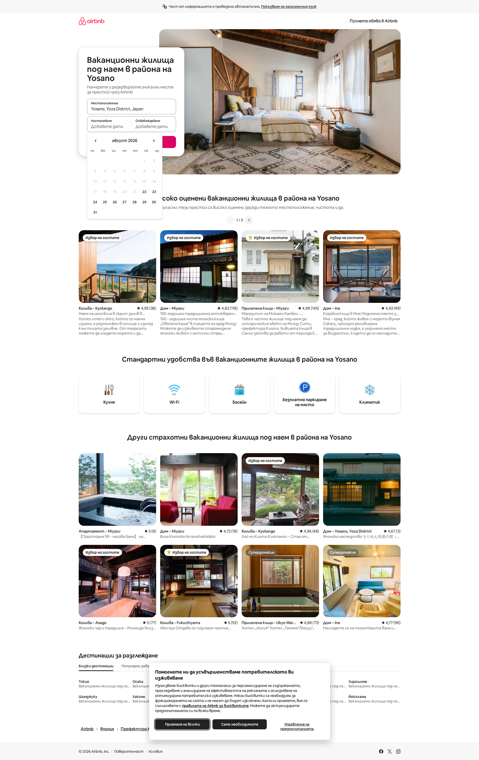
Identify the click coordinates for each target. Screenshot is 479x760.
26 (115, 202)
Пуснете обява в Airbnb (374, 21)
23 (154, 191)
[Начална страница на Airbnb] (91, 21)
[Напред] (249, 220)
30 (154, 202)
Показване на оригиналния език (289, 6)
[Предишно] (230, 220)
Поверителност (129, 751)
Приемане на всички (182, 724)
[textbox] (109, 126)
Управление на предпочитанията (297, 726)
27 (124, 202)
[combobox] (131, 109)
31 (95, 212)
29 (144, 202)
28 (135, 202)
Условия (155, 751)
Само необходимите (239, 724)
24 (95, 202)
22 (144, 191)
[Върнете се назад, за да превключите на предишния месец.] (95, 140)
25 (105, 202)
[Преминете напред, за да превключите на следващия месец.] (153, 140)
